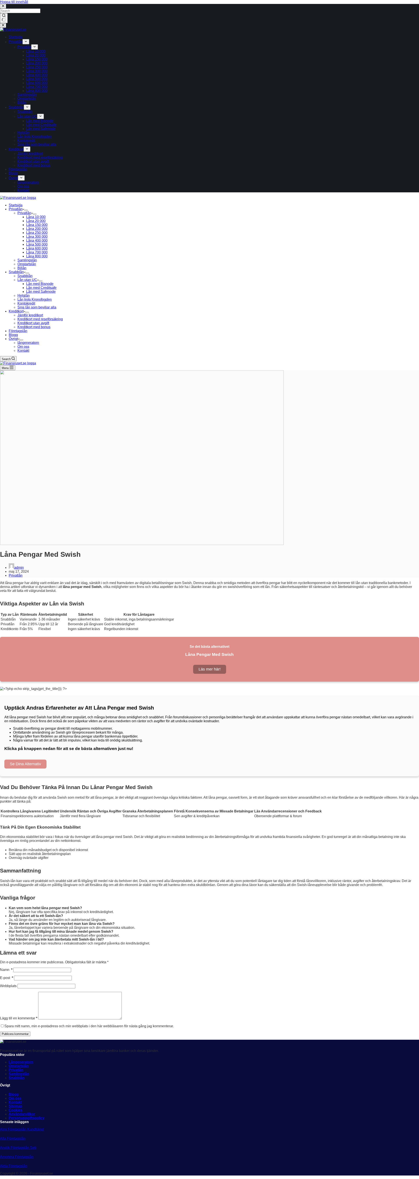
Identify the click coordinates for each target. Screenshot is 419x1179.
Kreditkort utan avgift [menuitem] (33, 161)
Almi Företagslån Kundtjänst (22, 1129)
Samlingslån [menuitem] (27, 95)
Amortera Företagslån (17, 1157)
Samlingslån (19, 1074)
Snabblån (17, 1078)
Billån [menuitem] (21, 102)
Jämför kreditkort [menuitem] (30, 153)
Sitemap (15, 1106)
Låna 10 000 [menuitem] (36, 51)
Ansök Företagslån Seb (18, 1148)
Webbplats (8, 986)
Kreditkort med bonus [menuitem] (33, 165)
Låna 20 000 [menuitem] (36, 55)
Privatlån (15, 575)
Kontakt (15, 1102)
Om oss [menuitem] (23, 186)
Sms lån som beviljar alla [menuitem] (36, 144)
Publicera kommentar (15, 1034)
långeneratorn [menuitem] (28, 182)
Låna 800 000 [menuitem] (37, 91)
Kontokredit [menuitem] (26, 140)
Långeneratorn (21, 1062)
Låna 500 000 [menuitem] (37, 79)
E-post (6, 978)
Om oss (15, 1098)
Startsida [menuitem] (15, 37)
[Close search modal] (3, 6)
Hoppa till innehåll (14, 2)
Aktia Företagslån (13, 1166)
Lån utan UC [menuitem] (27, 116)
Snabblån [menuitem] (16, 107)
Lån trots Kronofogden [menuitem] (34, 136)
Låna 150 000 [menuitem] (37, 59)
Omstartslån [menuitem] (26, 98)
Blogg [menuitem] (13, 173)
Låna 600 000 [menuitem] (37, 83)
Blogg (14, 1094)
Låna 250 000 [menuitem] (37, 67)
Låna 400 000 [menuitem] (37, 75)
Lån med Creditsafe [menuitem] (41, 125)
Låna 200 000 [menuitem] (37, 63)
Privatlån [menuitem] (15, 42)
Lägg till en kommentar (18, 1018)
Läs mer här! (210, 669)
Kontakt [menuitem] (23, 190)
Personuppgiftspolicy (27, 1118)
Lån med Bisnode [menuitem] (39, 121)
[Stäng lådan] (3, 25)
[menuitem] (25, 41)
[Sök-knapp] (4, 18)
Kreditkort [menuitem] (16, 149)
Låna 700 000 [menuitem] (37, 87)
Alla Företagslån (13, 1138)
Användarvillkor (22, 1114)
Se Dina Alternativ (25, 764)
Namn (6, 970)
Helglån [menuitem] (23, 132)
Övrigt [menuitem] (13, 178)
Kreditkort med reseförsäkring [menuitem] (40, 157)
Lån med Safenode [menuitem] (41, 129)
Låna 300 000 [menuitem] (37, 71)
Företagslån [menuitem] (18, 169)
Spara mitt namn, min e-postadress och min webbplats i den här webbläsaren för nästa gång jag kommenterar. (89, 1026)
